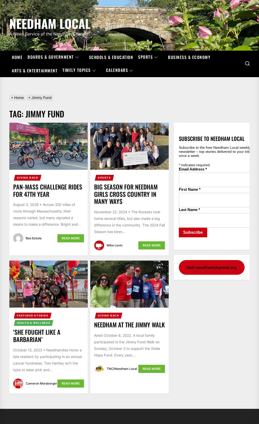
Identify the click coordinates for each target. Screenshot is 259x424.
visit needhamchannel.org (211, 267)
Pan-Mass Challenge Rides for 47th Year (47, 190)
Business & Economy (189, 57)
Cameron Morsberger (41, 383)
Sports (145, 57)
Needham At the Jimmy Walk (129, 324)
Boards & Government (51, 57)
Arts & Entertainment (34, 70)
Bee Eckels (33, 238)
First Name (190, 189)
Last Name (189, 209)
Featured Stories (33, 315)
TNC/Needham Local (122, 369)
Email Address (193, 169)
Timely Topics (76, 70)
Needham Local (49, 22)
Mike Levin (114, 245)
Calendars (117, 70)
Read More (71, 238)
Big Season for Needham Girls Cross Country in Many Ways (126, 194)
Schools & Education (111, 57)
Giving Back (27, 177)
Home (17, 57)
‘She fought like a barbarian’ (36, 335)
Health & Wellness (33, 322)
